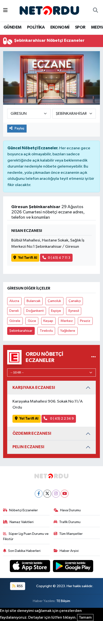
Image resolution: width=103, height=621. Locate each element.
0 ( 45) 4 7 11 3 (59, 257)
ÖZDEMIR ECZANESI (31, 433)
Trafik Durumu (69, 522)
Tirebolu (46, 330)
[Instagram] (56, 494)
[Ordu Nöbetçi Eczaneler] (93, 357)
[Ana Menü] (5, 11)
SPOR (80, 27)
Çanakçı (75, 301)
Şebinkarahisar (20, 330)
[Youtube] (65, 494)
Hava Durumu (70, 510)
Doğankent (35, 311)
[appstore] (30, 567)
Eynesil (74, 311)
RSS (19, 586)
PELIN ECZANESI (28, 447)
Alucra (14, 301)
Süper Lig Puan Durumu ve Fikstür (26, 536)
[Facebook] (39, 494)
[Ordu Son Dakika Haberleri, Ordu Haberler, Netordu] (49, 10)
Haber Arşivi (69, 551)
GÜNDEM (12, 27)
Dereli (14, 311)
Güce (32, 321)
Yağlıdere (67, 330)
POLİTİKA (36, 27)
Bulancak (33, 301)
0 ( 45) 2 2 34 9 (61, 418)
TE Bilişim (63, 601)
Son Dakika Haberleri (24, 551)
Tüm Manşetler (71, 534)
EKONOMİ (59, 27)
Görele (14, 321)
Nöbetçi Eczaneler (23, 510)
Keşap (48, 321)
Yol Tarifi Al (27, 257)
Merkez (67, 321)
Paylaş (19, 128)
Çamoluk (54, 301)
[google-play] (73, 567)
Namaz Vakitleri (22, 522)
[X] (47, 494)
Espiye (56, 311)
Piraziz (85, 321)
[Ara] (95, 11)
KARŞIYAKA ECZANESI (33, 388)
